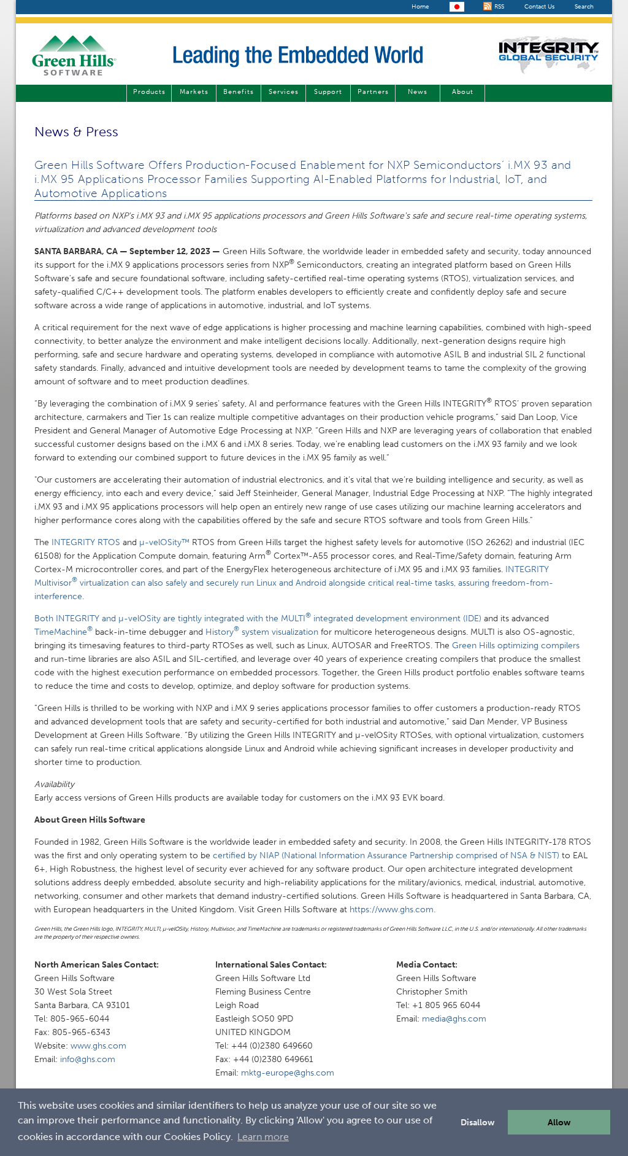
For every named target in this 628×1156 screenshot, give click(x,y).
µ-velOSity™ (164, 542)
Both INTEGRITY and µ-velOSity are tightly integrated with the (157, 618)
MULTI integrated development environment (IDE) (381, 618)
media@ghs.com (454, 1019)
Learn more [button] (263, 1136)
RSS (498, 6)
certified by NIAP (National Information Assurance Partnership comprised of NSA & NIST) (387, 855)
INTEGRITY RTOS (86, 542)
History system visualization (261, 632)
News (417, 92)
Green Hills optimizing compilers (516, 645)
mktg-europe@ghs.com (287, 1073)
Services (284, 92)
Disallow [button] (478, 1122)
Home (420, 6)
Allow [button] (559, 1122)
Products (149, 92)
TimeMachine (63, 632)
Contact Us (539, 6)
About (462, 92)
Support (328, 92)
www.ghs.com (98, 1046)
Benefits (238, 92)
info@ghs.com (87, 1059)
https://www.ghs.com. (392, 909)
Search (584, 6)
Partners (373, 92)
